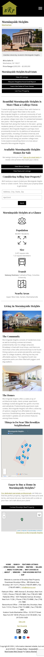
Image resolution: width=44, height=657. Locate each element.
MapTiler (24, 530)
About (7, 572)
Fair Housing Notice (32, 572)
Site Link (22, 622)
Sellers (39, 567)
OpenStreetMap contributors (35, 530)
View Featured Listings (22, 171)
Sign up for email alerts (31, 157)
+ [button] (4, 514)
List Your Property (22, 91)
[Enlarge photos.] (40, 29)
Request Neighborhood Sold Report (22, 82)
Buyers (20, 567)
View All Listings (22, 77)
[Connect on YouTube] (28, 637)
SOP (22, 575)
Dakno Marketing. (32, 651)
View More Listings (22, 166)
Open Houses (9, 567)
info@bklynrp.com (29, 587)
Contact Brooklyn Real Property (22, 507)
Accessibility (33, 649)
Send (22, 203)
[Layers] (39, 514)
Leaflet (18, 530)
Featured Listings (30, 564)
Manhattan (7, 25)
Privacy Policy (22, 649)
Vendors (16, 572)
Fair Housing (22, 626)
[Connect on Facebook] (16, 637)
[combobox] (22, 192)
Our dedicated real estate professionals (16, 493)
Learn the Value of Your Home (22, 86)
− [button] (4, 517)
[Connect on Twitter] (20, 637)
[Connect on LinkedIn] (24, 637)
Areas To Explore (14, 570)
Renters (29, 567)
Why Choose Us (31, 570)
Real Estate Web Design (14, 651)
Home (8, 564)
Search (16, 564)
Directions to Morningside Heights (29, 533)
